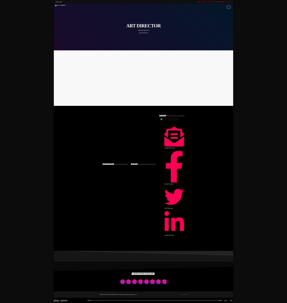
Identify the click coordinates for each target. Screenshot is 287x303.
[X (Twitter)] (226, 1)
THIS (136, 294)
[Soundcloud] (227, 1)
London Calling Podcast (117, 170)
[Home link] (60, 7)
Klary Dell (141, 185)
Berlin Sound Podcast (116, 185)
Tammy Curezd (143, 178)
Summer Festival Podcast (117, 178)
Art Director (113, 85)
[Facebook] (230, 1)
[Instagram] (184, 294)
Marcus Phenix (142, 170)
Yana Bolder (113, 88)
